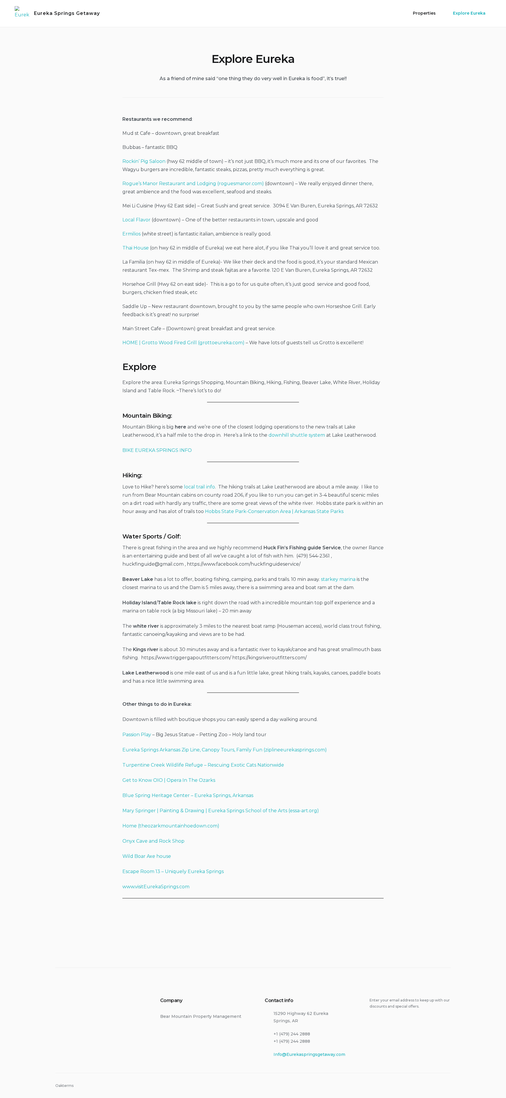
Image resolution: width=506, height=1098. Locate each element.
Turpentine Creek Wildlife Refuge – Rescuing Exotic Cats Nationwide (203, 765)
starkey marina (338, 579)
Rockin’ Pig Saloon (143, 161)
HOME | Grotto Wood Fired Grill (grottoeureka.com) (183, 342)
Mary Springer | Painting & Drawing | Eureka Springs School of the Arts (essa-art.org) (220, 810)
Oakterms (64, 1085)
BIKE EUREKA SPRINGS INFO (157, 450)
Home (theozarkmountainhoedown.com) (170, 826)
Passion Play (136, 734)
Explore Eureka (469, 13)
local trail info (199, 487)
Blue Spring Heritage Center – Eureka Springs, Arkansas (187, 795)
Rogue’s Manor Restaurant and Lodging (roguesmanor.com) (193, 183)
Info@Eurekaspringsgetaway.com (309, 1054)
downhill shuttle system (297, 435)
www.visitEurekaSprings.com (155, 886)
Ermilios (131, 234)
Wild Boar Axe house (146, 856)
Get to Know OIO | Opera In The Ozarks (168, 780)
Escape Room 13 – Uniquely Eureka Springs (173, 871)
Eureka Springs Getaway (67, 13)
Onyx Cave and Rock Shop (153, 841)
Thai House (135, 248)
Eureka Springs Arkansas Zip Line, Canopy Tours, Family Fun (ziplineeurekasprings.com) (224, 750)
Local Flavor (136, 220)
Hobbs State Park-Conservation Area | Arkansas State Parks (274, 511)
